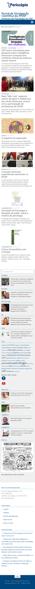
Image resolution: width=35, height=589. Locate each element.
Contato (6, 509)
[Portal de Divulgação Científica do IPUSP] (17, 5)
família (28, 350)
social (22, 366)
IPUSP (19, 355)
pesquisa (4, 360)
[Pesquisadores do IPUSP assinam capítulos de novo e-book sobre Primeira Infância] (5, 433)
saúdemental (16, 366)
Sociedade (12, 48)
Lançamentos (6, 208)
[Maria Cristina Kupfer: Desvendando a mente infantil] (5, 408)
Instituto (11, 355)
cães (29, 347)
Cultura (25, 347)
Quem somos (7, 519)
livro (11, 358)
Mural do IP (5, 169)
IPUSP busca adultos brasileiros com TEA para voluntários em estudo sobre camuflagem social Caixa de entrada (21, 335)
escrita (24, 350)
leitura (7, 358)
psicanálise (7, 363)
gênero (16, 352)
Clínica (11, 345)
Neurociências (25, 358)
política (18, 360)
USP (3, 371)
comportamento (24, 345)
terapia (3, 368)
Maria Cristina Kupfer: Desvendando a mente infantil (21, 407)
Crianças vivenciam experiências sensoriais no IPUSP (14, 174)
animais (3, 345)
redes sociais (4, 366)
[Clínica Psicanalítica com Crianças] (17, 237)
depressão (4, 350)
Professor (22, 360)
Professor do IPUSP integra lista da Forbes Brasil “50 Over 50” (21, 394)
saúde (10, 366)
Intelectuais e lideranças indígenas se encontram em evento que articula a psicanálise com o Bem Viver (22, 282)
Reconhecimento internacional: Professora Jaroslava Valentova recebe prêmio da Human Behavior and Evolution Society (21, 321)
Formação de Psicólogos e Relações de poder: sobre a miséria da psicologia (14, 213)
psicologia (19, 363)
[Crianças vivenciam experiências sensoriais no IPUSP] (17, 159)
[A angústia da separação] (17, 125)
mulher (19, 358)
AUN (7, 345)
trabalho (8, 368)
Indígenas (4, 355)
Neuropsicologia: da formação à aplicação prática (21, 419)
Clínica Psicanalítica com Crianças (13, 250)
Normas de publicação (10, 516)
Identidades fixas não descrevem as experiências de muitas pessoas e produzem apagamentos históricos (22, 308)
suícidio (28, 366)
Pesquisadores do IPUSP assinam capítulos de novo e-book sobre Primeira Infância (22, 433)
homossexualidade (25, 353)
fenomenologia (5, 352)
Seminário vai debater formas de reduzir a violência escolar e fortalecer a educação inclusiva (21, 294)
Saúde (3, 136)
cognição (17, 345)
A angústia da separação (14, 138)
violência (10, 371)
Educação (5, 94)
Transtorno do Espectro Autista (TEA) (21, 368)
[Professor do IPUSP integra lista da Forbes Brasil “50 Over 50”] (5, 396)
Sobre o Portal (8, 523)
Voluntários (16, 371)
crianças (20, 347)
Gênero (4, 48)
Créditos (6, 513)
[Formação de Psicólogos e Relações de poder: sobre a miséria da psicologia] (17, 198)
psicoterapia (30, 363)
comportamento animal (8, 347)
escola (19, 350)
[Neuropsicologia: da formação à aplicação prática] (5, 421)
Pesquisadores (11, 360)
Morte (14, 358)
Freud (12, 353)
